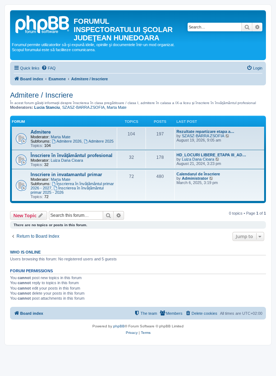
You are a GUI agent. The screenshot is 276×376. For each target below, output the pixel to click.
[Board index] (43, 23)
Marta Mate (116, 107)
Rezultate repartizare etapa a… (205, 131)
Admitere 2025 (101, 141)
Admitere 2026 (69, 141)
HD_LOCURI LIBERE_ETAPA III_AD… (211, 155)
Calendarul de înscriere (198, 174)
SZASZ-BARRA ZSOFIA (83, 107)
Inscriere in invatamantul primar (66, 174)
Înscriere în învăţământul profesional (71, 155)
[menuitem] (48, 68)
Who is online (25, 252)
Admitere (41, 132)
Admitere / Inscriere (41, 95)
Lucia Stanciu (47, 107)
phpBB (119, 326)
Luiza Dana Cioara (67, 160)
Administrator (195, 178)
